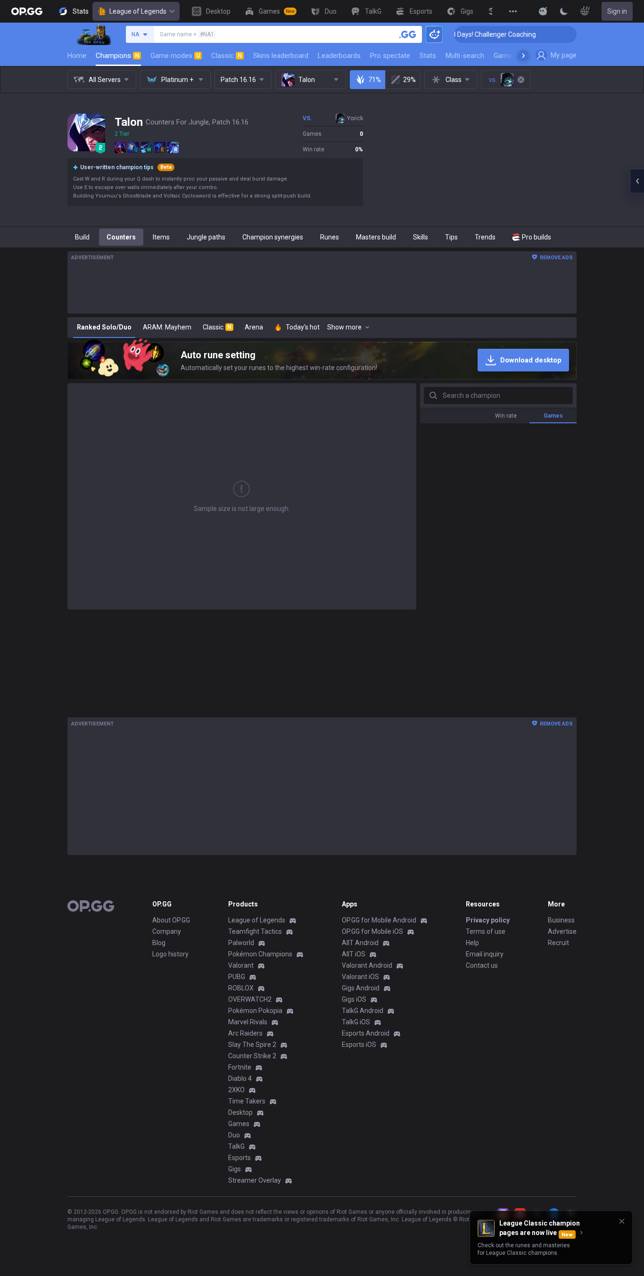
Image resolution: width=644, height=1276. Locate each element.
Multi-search (465, 55)
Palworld (241, 943)
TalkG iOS (356, 1022)
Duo (234, 1135)
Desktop (240, 1112)
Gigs (234, 1169)
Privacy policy (488, 920)
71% (374, 79)
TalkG (236, 1146)
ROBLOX (241, 988)
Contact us (482, 965)
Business (561, 920)
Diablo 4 (240, 1078)
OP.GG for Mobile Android (379, 920)
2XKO (236, 1090)
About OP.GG (171, 920)
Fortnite (239, 1067)
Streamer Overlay (254, 1180)
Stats (428, 55)
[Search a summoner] (408, 34)
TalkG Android (362, 1010)
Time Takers (246, 1101)
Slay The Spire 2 (252, 1044)
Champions (117, 55)
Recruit (558, 943)
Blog (158, 943)
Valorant (241, 965)
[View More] (513, 11)
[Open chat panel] (637, 181)
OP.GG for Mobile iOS (372, 931)
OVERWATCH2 (250, 999)
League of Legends (137, 11)
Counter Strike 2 (252, 1056)
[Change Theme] (563, 11)
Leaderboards (339, 55)
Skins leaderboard (280, 55)
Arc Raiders (245, 1033)
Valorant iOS (360, 976)
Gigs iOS (354, 999)
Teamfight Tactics (255, 931)
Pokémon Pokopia (255, 1010)
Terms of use (485, 931)
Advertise (562, 931)
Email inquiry (485, 954)
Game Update (515, 55)
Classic (226, 55)
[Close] (621, 1221)
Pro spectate (390, 55)
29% (409, 79)
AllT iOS (353, 954)
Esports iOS (359, 1044)
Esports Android (365, 1033)
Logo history (170, 954)
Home (76, 55)
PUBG (236, 976)
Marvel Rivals (247, 1022)
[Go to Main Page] (27, 11)
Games (238, 1124)
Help (472, 943)
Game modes (175, 55)
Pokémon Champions (260, 954)
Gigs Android (361, 988)
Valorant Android (367, 965)
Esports (239, 1157)
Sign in (617, 11)
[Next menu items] (523, 55)
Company (166, 931)
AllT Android (360, 943)
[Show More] (543, 11)
